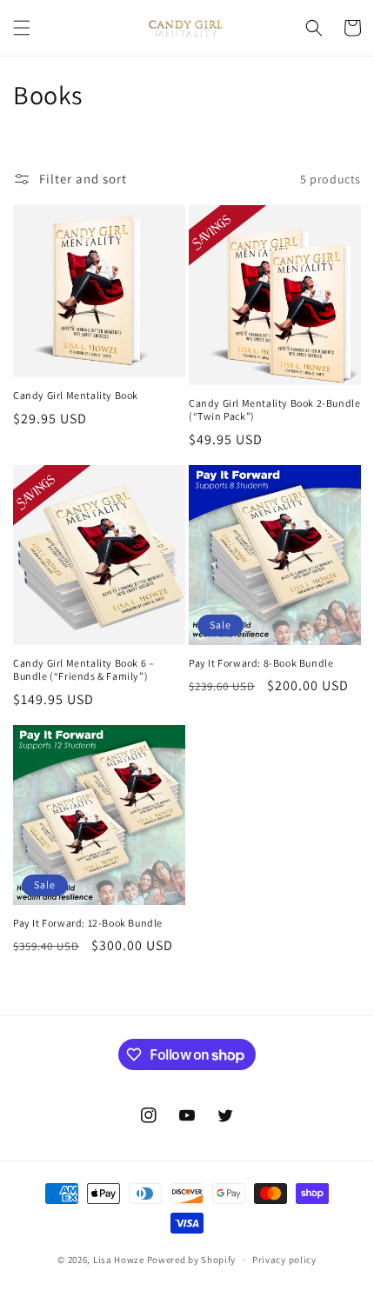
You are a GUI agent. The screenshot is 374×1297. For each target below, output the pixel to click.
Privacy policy (284, 1260)
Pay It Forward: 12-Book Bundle (88, 922)
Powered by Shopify (192, 1260)
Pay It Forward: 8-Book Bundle (261, 662)
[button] (22, 28)
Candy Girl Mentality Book (75, 395)
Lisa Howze (118, 1260)
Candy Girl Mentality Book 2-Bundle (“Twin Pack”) (274, 409)
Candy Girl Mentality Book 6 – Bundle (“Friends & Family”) (83, 669)
